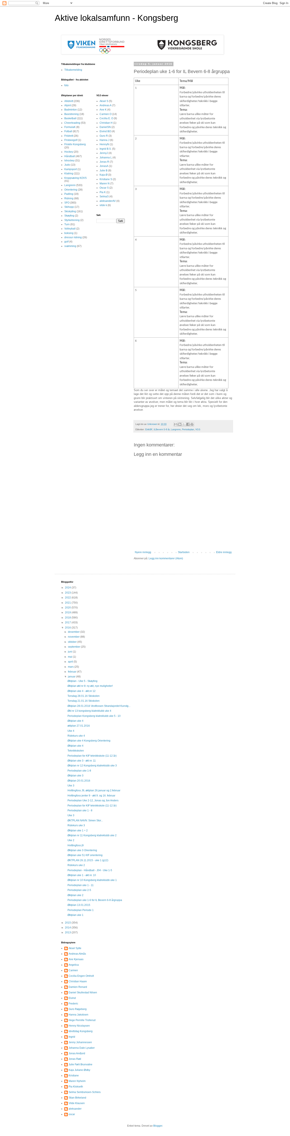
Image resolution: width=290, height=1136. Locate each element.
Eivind (72, 998)
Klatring (68, 173)
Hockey (68, 151)
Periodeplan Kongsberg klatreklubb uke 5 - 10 (94, 715)
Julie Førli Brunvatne (80, 1064)
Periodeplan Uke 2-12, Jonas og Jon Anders (93, 800)
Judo (67, 164)
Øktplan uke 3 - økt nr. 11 (82, 760)
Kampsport (70, 169)
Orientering (70, 189)
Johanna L (106, 157)
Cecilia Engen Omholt (81, 975)
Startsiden (184, 552)
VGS (197, 429)
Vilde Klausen (77, 1103)
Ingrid (72, 1036)
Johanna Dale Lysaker (82, 1047)
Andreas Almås (77, 953)
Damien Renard (78, 986)
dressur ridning (73, 237)
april (71, 661)
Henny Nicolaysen (79, 1025)
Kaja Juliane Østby (79, 1070)
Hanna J (104, 140)
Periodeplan (188, 429)
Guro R (104, 135)
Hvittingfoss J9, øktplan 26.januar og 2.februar (94, 790)
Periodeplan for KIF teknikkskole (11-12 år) (92, 755)
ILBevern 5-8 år (162, 429)
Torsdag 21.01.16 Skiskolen (84, 700)
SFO (66, 202)
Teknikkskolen (76, 750)
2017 (68, 622)
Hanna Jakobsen (78, 1014)
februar (72, 671)
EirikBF (148, 429)
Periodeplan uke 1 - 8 (80, 810)
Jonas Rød (75, 1058)
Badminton (70, 109)
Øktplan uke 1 (75, 915)
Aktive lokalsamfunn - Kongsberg (116, 18)
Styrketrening (72, 220)
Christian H (106, 122)
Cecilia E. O (106, 118)
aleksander (75, 1108)
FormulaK (70, 127)
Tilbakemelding (73, 69)
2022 (68, 597)
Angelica (74, 964)
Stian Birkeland (77, 1097)
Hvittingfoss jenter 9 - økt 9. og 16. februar (91, 795)
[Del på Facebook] (188, 424)
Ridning (68, 198)
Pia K (103, 192)
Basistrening (71, 114)
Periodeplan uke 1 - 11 (81, 885)
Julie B (103, 170)
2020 (68, 607)
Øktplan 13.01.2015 (79, 905)
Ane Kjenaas (76, 959)
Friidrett (68, 135)
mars (71, 666)
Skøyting (69, 215)
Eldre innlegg (224, 552)
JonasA (104, 166)
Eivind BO (105, 131)
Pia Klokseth (76, 1086)
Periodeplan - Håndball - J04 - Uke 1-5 (90, 870)
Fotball (68, 131)
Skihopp (69, 206)
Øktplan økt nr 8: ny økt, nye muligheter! (90, 685)
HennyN (104, 144)
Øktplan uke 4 (75, 720)
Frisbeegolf (70, 140)
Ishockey (69, 160)
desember (74, 631)
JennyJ (104, 153)
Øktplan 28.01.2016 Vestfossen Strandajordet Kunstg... (99, 705)
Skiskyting (70, 211)
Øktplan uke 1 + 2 (78, 830)
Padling (68, 193)
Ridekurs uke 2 (76, 865)
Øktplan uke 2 (75, 895)
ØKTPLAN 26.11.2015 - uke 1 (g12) (88, 860)
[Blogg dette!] (180, 424)
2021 (68, 602)
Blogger (157, 1125)
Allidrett (68, 101)
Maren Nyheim (77, 1081)
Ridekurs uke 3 (76, 825)
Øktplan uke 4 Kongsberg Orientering (89, 740)
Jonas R (104, 161)
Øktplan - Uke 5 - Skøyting (82, 681)
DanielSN (105, 127)
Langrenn (176, 429)
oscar (72, 1114)
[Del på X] (184, 424)
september (74, 646)
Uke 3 (71, 785)
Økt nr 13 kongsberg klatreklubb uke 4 (89, 710)
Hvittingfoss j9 (76, 845)
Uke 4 (71, 730)
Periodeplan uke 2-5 (79, 890)
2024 (68, 587)
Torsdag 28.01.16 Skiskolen (84, 695)
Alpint (67, 105)
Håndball (69, 156)
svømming (70, 246)
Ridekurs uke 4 (76, 735)
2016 (68, 627)
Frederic (73, 1003)
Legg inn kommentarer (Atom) (166, 558)
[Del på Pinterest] (192, 424)
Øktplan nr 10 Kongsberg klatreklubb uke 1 (92, 880)
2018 (68, 617)
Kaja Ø (103, 174)
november (74, 636)
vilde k (103, 205)
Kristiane (74, 1075)
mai (70, 656)
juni (70, 651)
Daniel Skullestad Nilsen (83, 992)
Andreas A (105, 105)
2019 (68, 612)
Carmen (73, 970)
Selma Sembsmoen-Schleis (85, 1092)
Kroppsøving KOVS (75, 177)
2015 (68, 922)
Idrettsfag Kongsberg (81, 1031)
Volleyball (70, 228)
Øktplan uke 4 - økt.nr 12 (82, 691)
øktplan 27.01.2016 (79, 725)
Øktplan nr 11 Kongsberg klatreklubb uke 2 (92, 835)
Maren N (105, 183)
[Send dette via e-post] (176, 424)
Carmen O (105, 114)
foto (66, 85)
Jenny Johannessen (80, 1042)
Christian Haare (78, 981)
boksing (68, 233)
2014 (68, 927)
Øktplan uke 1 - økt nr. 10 (82, 875)
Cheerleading (72, 122)
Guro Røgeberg (78, 1009)
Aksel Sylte (75, 948)
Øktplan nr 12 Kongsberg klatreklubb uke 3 (92, 765)
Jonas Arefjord (77, 1053)
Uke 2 (71, 840)
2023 (68, 592)
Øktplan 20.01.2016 (79, 780)
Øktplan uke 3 (75, 775)
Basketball (70, 118)
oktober (72, 641)
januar (72, 676)
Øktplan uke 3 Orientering (82, 850)
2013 (68, 932)
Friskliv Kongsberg (75, 144)
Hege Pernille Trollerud (82, 1020)
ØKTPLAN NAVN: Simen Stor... (85, 820)
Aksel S (104, 101)
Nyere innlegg (143, 552)
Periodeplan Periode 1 (81, 910)
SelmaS (104, 196)
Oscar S (104, 187)
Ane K (103, 109)
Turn (67, 224)
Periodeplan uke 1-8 (79, 770)
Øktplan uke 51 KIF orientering (85, 855)
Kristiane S (106, 179)
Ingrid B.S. (105, 148)
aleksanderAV (108, 200)
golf (66, 241)
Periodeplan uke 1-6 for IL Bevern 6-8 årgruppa (95, 900)
